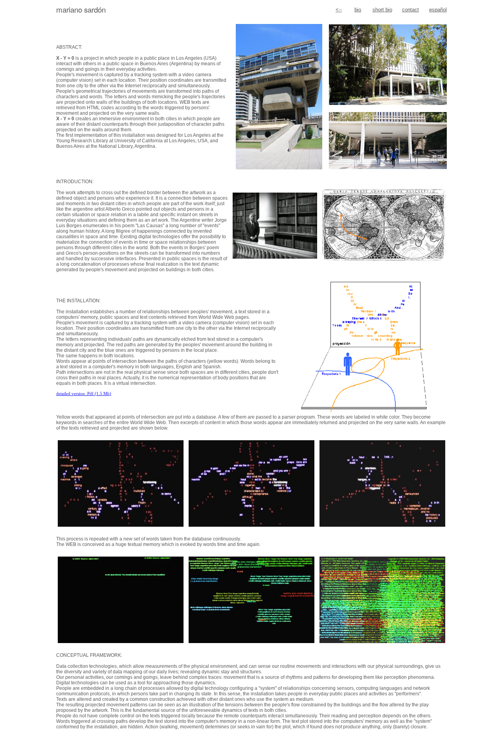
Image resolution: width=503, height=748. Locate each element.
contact (410, 10)
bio (357, 10)
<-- (339, 10)
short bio (382, 10)
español (438, 10)
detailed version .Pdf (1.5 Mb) (83, 393)
